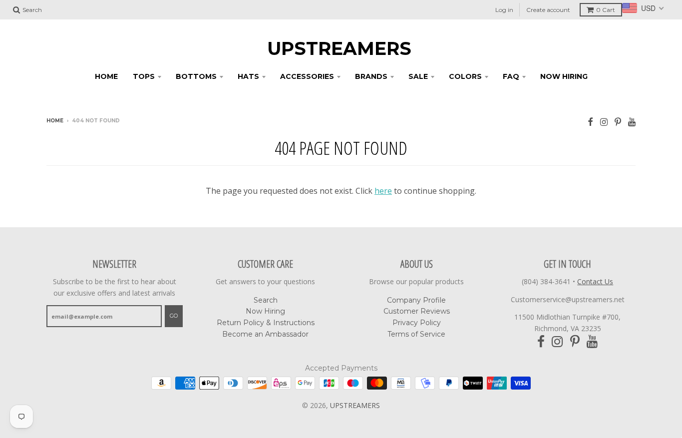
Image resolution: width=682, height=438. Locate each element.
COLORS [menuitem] (465, 76)
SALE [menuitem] (418, 76)
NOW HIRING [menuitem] (564, 76)
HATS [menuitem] (248, 76)
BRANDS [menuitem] (371, 76)
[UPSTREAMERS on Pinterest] (618, 121)
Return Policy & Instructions (266, 322)
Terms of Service (416, 334)
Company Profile (416, 300)
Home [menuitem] (106, 76)
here (383, 190)
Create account (548, 9)
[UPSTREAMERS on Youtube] (632, 121)
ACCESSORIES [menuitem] (307, 76)
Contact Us (595, 281)
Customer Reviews (416, 311)
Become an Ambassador (265, 334)
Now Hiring (265, 311)
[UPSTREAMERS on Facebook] (590, 121)
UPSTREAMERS (339, 48)
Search (266, 300)
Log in (504, 9)
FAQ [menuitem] (511, 76)
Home (54, 120)
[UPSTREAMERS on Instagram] (604, 121)
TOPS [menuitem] (144, 76)
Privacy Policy (416, 322)
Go (174, 315)
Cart (605, 9)
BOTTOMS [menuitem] (196, 76)
